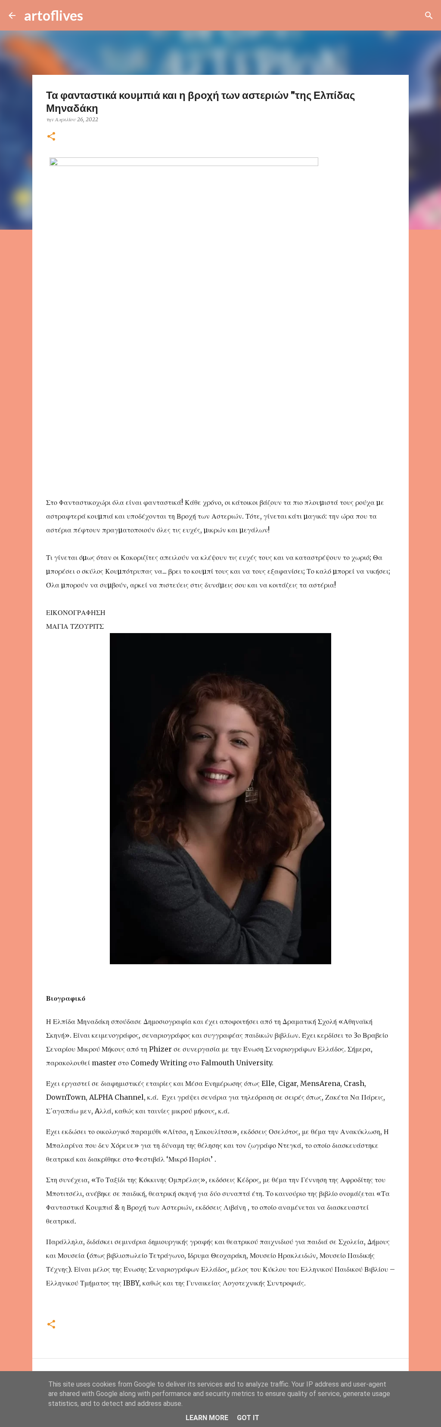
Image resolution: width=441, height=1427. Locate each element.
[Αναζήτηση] (95, 15)
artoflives (53, 15)
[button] (51, 137)
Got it (248, 1418)
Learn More (207, 1418)
